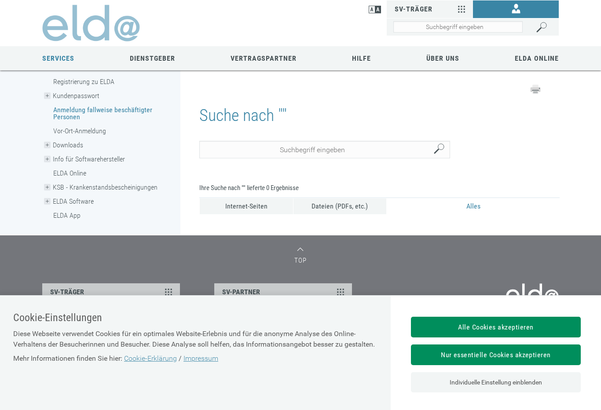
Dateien (339, 206)
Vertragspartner (264, 58)
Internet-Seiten (246, 206)
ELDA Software (73, 201)
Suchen (441, 149)
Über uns (442, 58)
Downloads (68, 145)
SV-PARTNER (241, 292)
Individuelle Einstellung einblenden (496, 382)
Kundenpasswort (76, 96)
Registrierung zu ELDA (83, 81)
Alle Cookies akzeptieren (496, 327)
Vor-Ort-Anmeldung (79, 131)
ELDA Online (537, 58)
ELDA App (67, 215)
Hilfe (361, 58)
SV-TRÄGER (67, 292)
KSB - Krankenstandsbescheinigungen (105, 187)
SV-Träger (413, 9)
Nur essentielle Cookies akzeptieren (496, 355)
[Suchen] (545, 27)
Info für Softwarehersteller (89, 159)
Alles (473, 206)
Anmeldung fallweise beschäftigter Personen (102, 113)
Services (58, 58)
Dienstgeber (152, 58)
